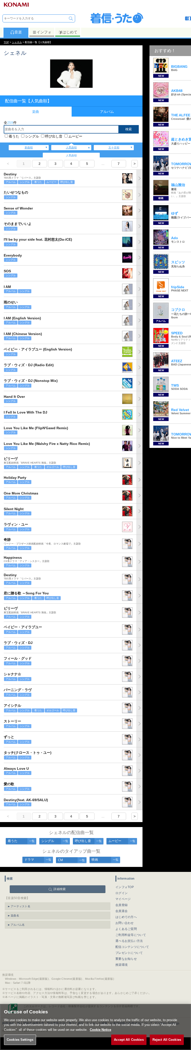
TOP (6, 42)
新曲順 (29, 147)
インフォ (44, 32)
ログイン (121, 893)
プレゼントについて (129, 953)
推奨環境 (121, 965)
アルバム (107, 112)
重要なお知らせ (126, 959)
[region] (95, 1027)
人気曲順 (71, 147)
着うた (14, 136)
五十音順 (113, 147)
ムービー (75, 136)
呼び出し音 (53, 136)
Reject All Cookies (166, 1040)
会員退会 (121, 911)
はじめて (69, 32)
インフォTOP (124, 887)
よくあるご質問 (126, 929)
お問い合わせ (124, 923)
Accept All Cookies (128, 1040)
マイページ (123, 899)
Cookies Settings (20, 1040)
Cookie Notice (100, 1030)
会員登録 (121, 905)
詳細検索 (59, 889)
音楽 (18, 32)
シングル (32, 136)
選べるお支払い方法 (129, 941)
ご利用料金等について (130, 935)
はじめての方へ (126, 917)
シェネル (17, 42)
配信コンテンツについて (132, 947)
